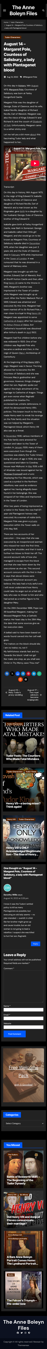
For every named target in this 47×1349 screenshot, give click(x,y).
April (28, 332)
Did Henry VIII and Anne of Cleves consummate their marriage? (23, 1220)
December (34, 243)
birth (22, 211)
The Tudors (13, 1154)
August (34, 85)
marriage (38, 321)
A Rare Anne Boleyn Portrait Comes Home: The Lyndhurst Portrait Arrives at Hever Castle (22, 1262)
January (18, 447)
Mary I (22, 353)
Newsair (37, 1341)
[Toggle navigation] (5, 10)
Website (7, 1023)
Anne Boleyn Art (15, 1235)
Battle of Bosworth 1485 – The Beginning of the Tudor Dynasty (23, 1180)
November (11, 436)
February (15, 254)
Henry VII (13, 283)
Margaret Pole (31, 77)
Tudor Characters (12, 37)
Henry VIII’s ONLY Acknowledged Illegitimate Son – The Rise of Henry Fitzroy (23, 852)
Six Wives (24, 1195)
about (33, 134)
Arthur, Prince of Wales (18, 324)
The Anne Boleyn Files (23, 10)
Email (7, 1014)
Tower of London (18, 258)
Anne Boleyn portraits (17, 1238)
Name (7, 1006)
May (30, 466)
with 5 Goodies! (23, 1084)
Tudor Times (31, 771)
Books (10, 1275)
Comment (9, 968)
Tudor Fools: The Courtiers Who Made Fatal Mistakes (23, 757)
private (33, 521)
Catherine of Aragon (14, 321)
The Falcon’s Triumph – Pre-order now (22, 1302)
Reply (35, 944)
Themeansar (23, 1345)
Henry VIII (11, 819)
